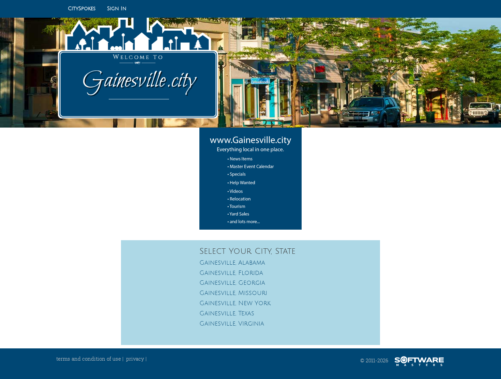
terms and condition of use (88, 358)
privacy (135, 358)
